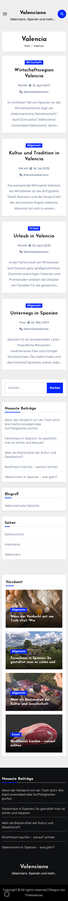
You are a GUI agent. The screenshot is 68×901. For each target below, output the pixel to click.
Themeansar (33, 895)
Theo (22, 322)
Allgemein (34, 145)
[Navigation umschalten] (5, 14)
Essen (16, 734)
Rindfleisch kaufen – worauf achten (31, 467)
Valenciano (33, 12)
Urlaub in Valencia (34, 236)
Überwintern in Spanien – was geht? (31, 477)
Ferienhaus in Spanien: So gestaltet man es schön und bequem (32, 662)
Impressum (13, 544)
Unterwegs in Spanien (34, 313)
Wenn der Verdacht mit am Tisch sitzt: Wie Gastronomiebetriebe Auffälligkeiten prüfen (32, 424)
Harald (22, 85)
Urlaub (34, 228)
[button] (7, 894)
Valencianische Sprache (22, 505)
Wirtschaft (34, 62)
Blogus (54, 890)
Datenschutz (14, 534)
